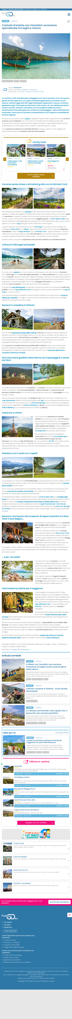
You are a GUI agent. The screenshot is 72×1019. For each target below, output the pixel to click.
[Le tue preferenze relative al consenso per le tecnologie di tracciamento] (2, 764)
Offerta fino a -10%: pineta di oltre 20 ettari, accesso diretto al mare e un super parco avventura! (40, 782)
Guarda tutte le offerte (36, 823)
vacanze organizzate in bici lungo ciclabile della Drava (37, 501)
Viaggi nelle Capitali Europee (14, 947)
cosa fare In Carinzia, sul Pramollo (20, 491)
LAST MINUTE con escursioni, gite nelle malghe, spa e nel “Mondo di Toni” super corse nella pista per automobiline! (40, 770)
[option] (7, 81)
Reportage (42, 723)
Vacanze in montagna (12, 942)
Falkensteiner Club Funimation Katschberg (15, 163)
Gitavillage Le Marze (22, 777)
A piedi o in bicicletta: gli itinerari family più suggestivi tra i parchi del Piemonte (44, 741)
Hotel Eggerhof (53, 161)
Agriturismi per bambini (12, 960)
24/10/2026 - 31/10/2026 (22, 806)
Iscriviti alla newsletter (59, 902)
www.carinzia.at (53, 638)
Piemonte (39, 738)
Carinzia (14, 21)
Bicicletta (23, 81)
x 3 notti (62, 785)
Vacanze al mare (10, 940)
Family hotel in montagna (13, 955)
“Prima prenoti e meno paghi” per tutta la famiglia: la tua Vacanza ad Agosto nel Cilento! (41, 793)
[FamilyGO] (8, 14)
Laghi (46, 679)
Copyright (21, 981)
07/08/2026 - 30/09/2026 (23, 816)
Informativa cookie (47, 981)
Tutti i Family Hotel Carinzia (36, 176)
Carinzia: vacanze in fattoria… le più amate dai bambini (47, 689)
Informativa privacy (33, 981)
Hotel (10, 158)
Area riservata (10, 931)
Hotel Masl (18, 766)
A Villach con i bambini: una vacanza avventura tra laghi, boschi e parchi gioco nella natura (46, 667)
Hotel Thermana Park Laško (24, 800)
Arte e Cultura (31, 752)
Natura (17, 81)
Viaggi (5, 21)
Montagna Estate (7, 81)
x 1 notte (62, 806)
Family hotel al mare (11, 957)
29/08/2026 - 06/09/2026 (23, 774)
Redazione (18, 88)
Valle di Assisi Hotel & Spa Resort (26, 810)
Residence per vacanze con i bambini (17, 962)
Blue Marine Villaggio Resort (24, 789)
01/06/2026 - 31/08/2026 (22, 785)
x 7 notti (62, 774)
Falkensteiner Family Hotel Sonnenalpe (35, 162)
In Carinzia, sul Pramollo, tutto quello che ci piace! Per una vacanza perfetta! (46, 711)
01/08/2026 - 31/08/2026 (22, 796)
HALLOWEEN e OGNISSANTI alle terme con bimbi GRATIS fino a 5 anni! (36, 803)
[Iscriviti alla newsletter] (70, 915)
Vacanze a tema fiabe (12, 945)
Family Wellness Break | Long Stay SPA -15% (28, 813)
